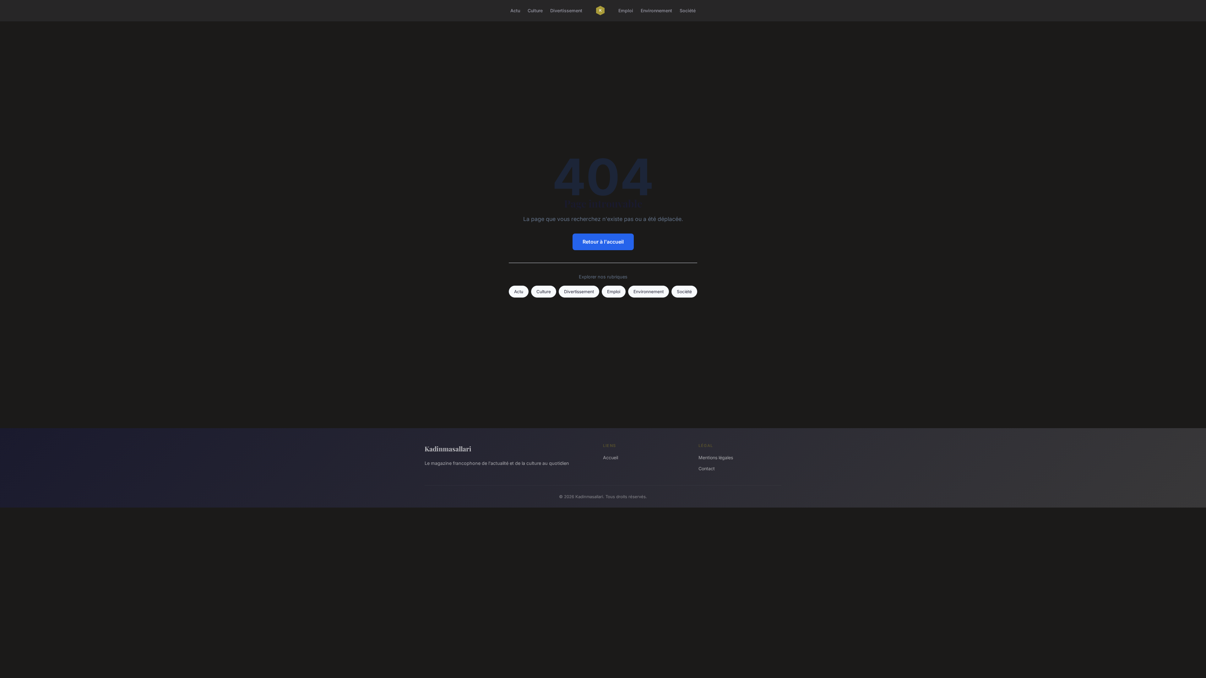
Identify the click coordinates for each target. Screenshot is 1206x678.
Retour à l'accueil (603, 242)
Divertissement (566, 10)
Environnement (656, 10)
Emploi (625, 10)
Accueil (610, 457)
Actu (515, 10)
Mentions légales (715, 457)
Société (688, 10)
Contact (706, 468)
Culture (535, 10)
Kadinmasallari (448, 448)
